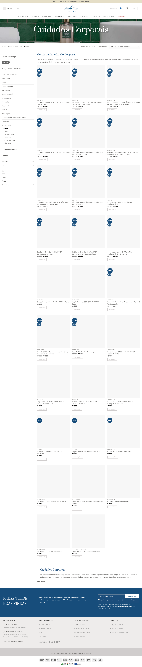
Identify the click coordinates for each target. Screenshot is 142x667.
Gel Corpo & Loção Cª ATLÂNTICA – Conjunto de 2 (120, 203)
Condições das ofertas (82, 632)
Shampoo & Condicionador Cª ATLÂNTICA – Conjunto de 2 (88, 203)
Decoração (6, 114)
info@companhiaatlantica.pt (13, 641)
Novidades (6, 90)
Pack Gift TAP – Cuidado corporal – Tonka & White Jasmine (123, 303)
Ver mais (41, 581)
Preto (4, 177)
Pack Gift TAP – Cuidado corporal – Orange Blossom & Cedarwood (53, 353)
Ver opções (42, 159)
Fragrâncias (6, 106)
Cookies (74, 653)
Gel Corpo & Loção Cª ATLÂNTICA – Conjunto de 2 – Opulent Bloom (85, 253)
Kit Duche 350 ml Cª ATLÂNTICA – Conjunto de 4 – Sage (53, 103)
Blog (40, 632)
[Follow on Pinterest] (54, 642)
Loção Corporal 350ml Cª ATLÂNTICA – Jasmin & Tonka (121, 353)
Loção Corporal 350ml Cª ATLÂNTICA (86, 452)
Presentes (5, 121)
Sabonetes (7, 143)
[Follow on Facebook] (49, 642)
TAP (3, 165)
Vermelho (5, 185)
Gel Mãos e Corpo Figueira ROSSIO (50, 551)
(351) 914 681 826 (13, 632)
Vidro (4, 83)
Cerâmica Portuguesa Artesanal (14, 118)
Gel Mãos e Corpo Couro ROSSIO (119, 502)
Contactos (42, 636)
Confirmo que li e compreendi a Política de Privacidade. (118, 600)
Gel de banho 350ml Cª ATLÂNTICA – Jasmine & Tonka (86, 403)
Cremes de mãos (9, 140)
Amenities (7, 137)
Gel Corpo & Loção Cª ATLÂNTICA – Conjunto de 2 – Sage (50, 253)
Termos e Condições (57, 653)
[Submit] (121, 8)
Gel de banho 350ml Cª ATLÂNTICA (120, 452)
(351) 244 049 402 (10, 624)
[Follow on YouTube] (59, 642)
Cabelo (6, 131)
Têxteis (35, 16)
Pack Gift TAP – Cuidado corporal (84, 352)
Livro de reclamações (84, 653)
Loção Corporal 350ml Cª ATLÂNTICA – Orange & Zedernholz (51, 403)
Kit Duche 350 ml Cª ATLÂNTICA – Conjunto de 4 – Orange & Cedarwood (123, 103)
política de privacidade (125, 606)
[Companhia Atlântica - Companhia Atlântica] (71, 8)
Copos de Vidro (7, 86)
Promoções (121, 16)
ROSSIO (4, 162)
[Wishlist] (127, 8)
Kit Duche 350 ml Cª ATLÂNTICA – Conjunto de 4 (53, 153)
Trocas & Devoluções (81, 628)
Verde (4, 181)
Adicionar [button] (42, 109)
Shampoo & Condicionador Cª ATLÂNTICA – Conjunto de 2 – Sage (88, 153)
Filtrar (5, 62)
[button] (134, 8)
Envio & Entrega (79, 636)
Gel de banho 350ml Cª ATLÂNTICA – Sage (53, 302)
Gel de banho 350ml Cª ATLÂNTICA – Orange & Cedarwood (121, 403)
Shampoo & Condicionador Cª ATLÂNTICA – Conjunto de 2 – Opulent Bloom (123, 153)
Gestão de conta (80, 624)
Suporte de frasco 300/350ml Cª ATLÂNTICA (49, 453)
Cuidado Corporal (15, 47)
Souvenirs (5, 102)
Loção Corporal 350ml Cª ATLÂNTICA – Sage (86, 303)
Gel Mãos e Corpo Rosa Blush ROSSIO (51, 502)
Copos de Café (7, 94)
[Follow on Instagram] (52, 642)
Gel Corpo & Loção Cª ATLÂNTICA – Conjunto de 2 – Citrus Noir (120, 253)
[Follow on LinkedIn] (57, 642)
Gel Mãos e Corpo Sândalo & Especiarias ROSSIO (87, 503)
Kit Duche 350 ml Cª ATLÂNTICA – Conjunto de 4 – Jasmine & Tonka (88, 103)
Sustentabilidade (45, 628)
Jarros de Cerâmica (9, 75)
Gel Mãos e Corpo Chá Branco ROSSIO (86, 551)
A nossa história (44, 624)
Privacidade (67, 653)
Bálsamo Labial (9, 134)
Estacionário (72, 16)
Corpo (6, 128)
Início (4, 47)
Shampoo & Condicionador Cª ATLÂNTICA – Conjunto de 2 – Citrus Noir (53, 203)
